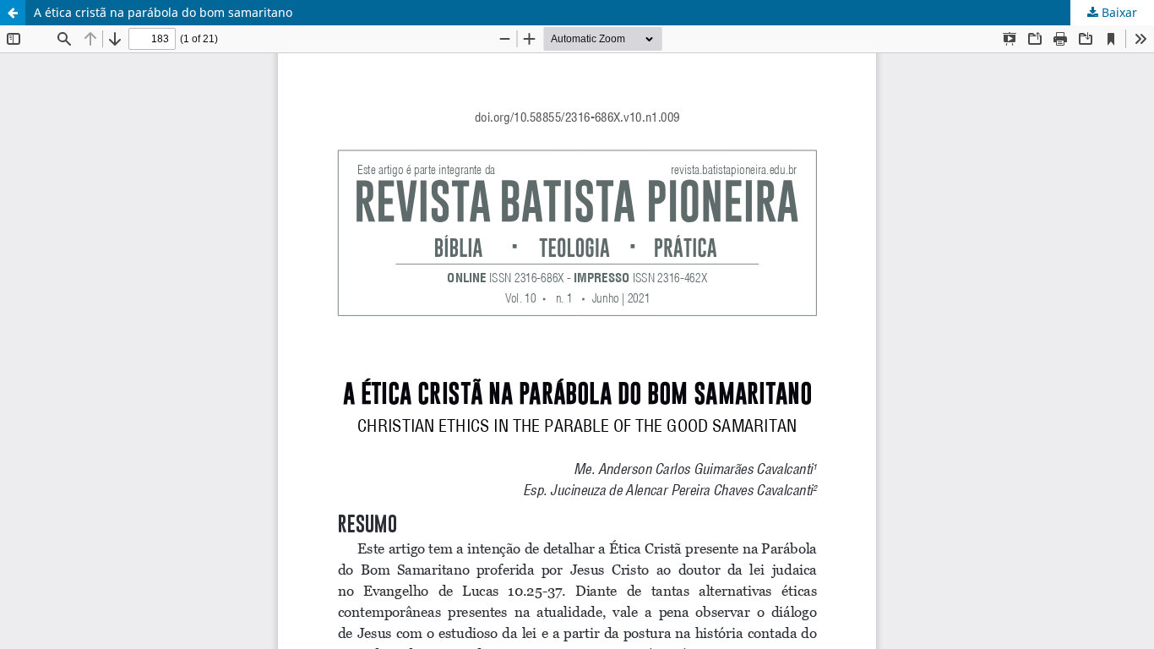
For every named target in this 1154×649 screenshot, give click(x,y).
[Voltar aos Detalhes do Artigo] (12, 12)
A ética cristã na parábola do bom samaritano (163, 12)
